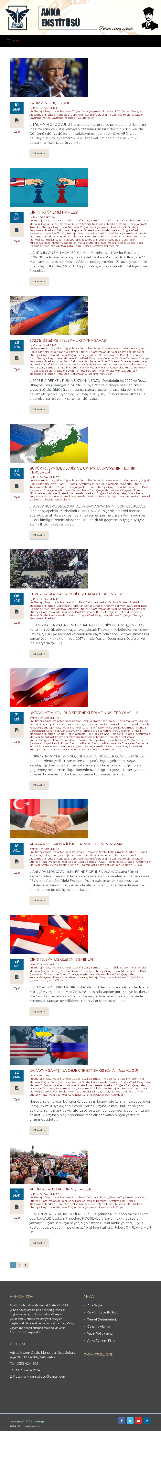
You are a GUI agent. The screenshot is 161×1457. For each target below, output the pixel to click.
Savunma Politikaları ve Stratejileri (72, 117)
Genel (125, 111)
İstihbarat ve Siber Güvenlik (102, 361)
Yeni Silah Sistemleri (102, 749)
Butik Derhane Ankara (14, 1433)
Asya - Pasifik (119, 227)
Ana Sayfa (94, 1305)
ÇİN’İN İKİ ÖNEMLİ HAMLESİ (53, 212)
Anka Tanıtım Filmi (101, 1340)
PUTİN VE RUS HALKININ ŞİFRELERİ (60, 1189)
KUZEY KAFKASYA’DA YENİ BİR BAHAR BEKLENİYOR (75, 594)
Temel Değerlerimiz (102, 1319)
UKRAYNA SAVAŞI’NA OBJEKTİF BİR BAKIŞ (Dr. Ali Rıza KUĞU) (83, 1070)
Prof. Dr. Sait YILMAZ (46, 108)
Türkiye (138, 864)
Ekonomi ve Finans (97, 236)
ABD (118, 111)
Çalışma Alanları (99, 1326)
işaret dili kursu (62, 1433)
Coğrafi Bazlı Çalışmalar (87, 111)
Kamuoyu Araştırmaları (110, 1200)
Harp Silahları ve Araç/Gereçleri (111, 730)
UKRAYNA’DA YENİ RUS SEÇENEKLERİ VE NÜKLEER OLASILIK (83, 713)
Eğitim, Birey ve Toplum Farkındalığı (122, 1197)
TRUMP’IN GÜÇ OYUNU (50, 103)
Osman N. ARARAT (44, 345)
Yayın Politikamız (100, 1333)
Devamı (37, 153)
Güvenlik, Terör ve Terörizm (120, 358)
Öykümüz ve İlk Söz (102, 1312)
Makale (138, 114)
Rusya (33, 496)
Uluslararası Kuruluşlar (98, 373)
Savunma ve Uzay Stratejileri (124, 746)
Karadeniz (101, 364)
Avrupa (107, 720)
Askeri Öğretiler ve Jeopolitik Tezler (78, 348)
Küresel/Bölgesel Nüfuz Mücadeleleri (108, 114)
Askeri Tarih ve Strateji (64, 351)
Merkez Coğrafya (55, 245)
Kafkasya (72, 608)
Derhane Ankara (40, 1433)
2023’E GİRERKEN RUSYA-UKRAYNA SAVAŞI (68, 340)
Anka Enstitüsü (42, 1075)
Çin (63, 233)
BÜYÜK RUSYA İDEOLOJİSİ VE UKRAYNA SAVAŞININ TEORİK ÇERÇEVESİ (82, 470)
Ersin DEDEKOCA (44, 217)
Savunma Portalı (39, 117)
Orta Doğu (74, 245)
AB (115, 720)
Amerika (108, 111)
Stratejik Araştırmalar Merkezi (52, 111)
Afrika (75, 223)
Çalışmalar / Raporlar (70, 230)
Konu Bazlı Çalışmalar (70, 114)
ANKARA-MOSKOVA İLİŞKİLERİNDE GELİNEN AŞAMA (76, 844)
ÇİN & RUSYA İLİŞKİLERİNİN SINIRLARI (62, 959)
